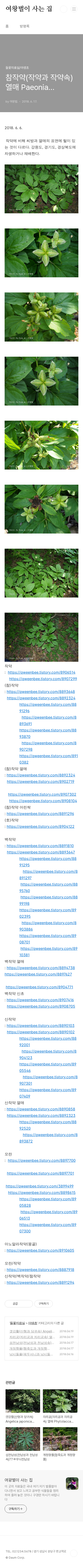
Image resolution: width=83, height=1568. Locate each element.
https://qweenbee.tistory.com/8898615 (42, 1192)
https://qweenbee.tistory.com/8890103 (40, 1025)
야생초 (32, 1323)
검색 (63, 9)
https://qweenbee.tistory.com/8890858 (41, 1109)
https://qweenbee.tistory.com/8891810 (40, 845)
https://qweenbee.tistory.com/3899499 (40, 1186)
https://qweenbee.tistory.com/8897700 (42, 1160)
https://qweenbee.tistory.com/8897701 (40, 1173)
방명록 (25, 26)
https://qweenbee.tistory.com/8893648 (41, 691)
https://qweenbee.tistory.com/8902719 (40, 781)
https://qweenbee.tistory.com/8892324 (41, 698)
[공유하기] (22, 1303)
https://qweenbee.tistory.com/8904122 (40, 826)
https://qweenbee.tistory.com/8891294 (40, 1282)
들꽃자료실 (17, 1323)
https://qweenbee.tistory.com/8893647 (41, 852)
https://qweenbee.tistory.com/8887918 (40, 1269)
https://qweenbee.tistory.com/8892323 (41, 1115)
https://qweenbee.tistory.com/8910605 (40, 1250)
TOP (73, 1553)
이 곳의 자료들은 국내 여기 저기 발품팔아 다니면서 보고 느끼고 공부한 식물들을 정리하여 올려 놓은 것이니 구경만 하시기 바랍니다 (32, 1493)
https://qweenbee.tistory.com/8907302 (42, 794)
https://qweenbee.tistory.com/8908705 (41, 1006)
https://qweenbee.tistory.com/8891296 (40, 813)
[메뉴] (74, 9)
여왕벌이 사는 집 (29, 9)
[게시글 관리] (28, 1303)
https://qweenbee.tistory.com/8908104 (43, 800)
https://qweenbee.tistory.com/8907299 (43, 678)
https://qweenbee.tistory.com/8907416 (40, 1000)
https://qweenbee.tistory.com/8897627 (38, 974)
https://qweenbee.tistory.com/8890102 (41, 1032)
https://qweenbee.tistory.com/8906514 (41, 672)
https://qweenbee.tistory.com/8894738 (41, 967)
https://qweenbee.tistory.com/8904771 (39, 987)
